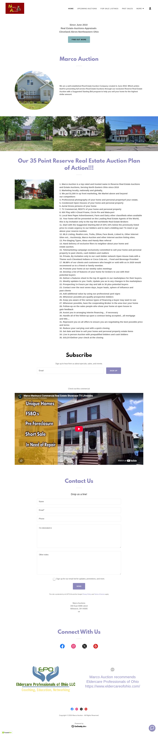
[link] (15, 8)
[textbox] (70, 370)
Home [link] (71, 9)
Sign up (113, 371)
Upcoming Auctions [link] (87, 9)
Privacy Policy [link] (86, 594)
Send (79, 586)
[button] (140, 8)
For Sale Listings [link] (109, 9)
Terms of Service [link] (99, 594)
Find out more (79, 39)
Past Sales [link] (127, 9)
